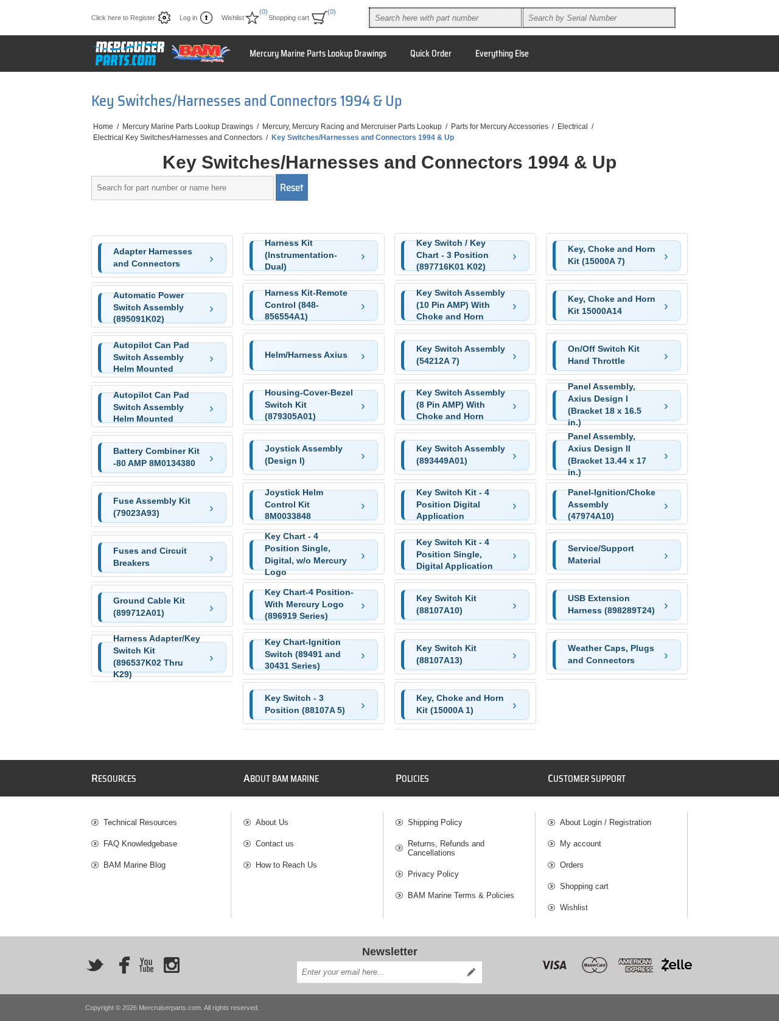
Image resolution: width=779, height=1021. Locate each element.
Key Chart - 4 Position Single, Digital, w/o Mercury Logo (306, 555)
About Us (272, 822)
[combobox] (445, 17)
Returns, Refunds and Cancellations (446, 848)
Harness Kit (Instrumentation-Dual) (301, 255)
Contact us (275, 843)
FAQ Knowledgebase (140, 843)
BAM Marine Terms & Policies (461, 895)
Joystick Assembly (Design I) (304, 454)
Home (103, 126)
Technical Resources (140, 822)
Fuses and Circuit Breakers (150, 557)
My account (580, 843)
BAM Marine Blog (134, 864)
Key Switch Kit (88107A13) (446, 654)
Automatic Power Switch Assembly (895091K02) (148, 308)
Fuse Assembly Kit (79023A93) (151, 507)
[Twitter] (95, 965)
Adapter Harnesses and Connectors (152, 257)
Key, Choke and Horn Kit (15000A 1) (460, 704)
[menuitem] (161, 822)
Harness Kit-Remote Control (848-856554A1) (306, 305)
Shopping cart (584, 886)
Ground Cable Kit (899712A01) (149, 607)
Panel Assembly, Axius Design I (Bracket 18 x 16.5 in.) (604, 405)
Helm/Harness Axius (306, 355)
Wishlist (574, 907)
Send (471, 972)
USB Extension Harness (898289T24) (611, 604)
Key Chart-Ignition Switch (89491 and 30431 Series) (303, 654)
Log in (188, 17)
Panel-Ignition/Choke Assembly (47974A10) (611, 505)
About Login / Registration (605, 822)
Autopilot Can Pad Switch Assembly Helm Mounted (151, 358)
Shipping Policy (435, 822)
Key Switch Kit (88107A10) (446, 604)
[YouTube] (146, 965)
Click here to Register (123, 17)
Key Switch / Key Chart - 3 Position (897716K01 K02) (452, 255)
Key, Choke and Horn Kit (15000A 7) (611, 255)
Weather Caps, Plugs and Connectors (611, 654)
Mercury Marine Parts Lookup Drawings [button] (318, 53)
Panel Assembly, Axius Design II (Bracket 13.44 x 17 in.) (607, 455)
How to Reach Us (286, 864)
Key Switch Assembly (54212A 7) (460, 355)
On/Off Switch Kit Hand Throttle (604, 355)
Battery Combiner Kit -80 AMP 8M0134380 (156, 457)
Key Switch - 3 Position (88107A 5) (305, 704)
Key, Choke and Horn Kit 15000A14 (611, 305)
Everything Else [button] (502, 53)
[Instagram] (171, 965)
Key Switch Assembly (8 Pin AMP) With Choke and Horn (460, 405)
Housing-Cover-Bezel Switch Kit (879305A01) (309, 405)
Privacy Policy (433, 874)
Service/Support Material (601, 554)
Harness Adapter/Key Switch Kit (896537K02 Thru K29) (156, 657)
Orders (572, 864)
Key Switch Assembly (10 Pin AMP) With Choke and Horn (460, 305)
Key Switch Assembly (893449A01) (460, 454)
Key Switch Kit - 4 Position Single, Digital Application (454, 555)
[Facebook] (120, 965)
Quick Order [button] (431, 53)
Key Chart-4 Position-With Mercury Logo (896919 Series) (309, 605)
